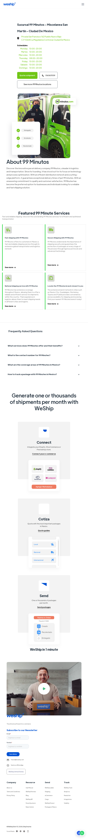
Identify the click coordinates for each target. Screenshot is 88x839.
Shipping (47, 791)
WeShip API (29, 799)
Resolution (67, 795)
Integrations (68, 799)
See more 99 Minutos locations (37, 84)
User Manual (29, 788)
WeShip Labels (49, 788)
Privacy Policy (11, 795)
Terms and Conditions (13, 791)
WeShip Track (68, 788)
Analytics (67, 791)
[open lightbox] (44, 688)
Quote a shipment (27, 75)
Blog (27, 795)
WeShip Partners (31, 791)
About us (9, 788)
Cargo (47, 799)
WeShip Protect (50, 803)
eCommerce (48, 795)
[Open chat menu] (80, 833)
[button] (82, 4)
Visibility (66, 803)
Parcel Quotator (31, 803)
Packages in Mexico (51, 807)
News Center (30, 807)
